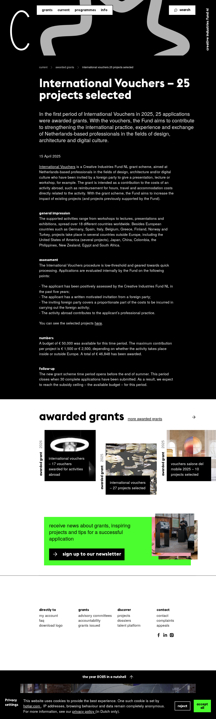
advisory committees (95, 616)
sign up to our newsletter (92, 554)
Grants (47, 10)
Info (104, 10)
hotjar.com (32, 705)
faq (41, 620)
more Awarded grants (145, 418)
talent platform (129, 625)
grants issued (89, 625)
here (98, 322)
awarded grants (65, 67)
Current (64, 10)
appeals (163, 625)
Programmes (85, 10)
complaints (165, 620)
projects (123, 616)
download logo (51, 625)
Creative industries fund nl (207, 29)
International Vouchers (57, 166)
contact (162, 616)
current (43, 67)
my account (48, 616)
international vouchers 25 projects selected (107, 67)
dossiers (124, 620)
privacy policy (83, 711)
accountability (89, 620)
